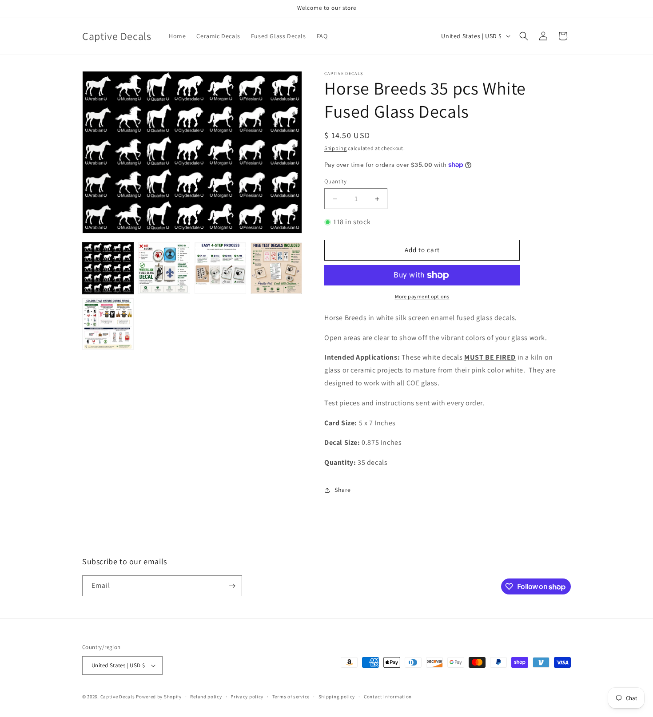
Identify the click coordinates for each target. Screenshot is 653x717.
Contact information (388, 696)
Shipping (335, 148)
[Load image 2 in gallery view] (164, 268)
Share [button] (342, 490)
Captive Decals (117, 696)
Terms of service (291, 696)
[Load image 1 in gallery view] (108, 268)
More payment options (422, 296)
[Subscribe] (232, 585)
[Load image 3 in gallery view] (220, 268)
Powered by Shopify (159, 696)
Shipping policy (337, 696)
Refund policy (206, 696)
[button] (524, 36)
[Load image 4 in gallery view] (276, 268)
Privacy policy (247, 696)
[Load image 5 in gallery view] (108, 324)
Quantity (335, 181)
